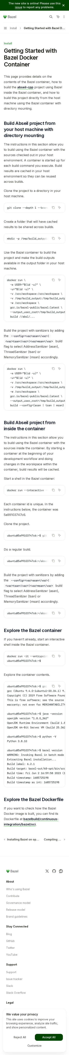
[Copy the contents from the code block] (53, 207)
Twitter (10, 947)
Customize (34, 1045)
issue (18, 7)
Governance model (18, 902)
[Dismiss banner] (63, 5)
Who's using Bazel (18, 889)
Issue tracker (14, 979)
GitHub (10, 940)
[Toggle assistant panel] (58, 16)
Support (11, 972)
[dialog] (34, 1030)
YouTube (11, 954)
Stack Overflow (16, 992)
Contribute (12, 896)
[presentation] (34, 208)
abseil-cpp (25, 87)
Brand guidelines (16, 916)
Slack (9, 985)
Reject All (20, 1037)
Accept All (49, 1037)
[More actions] (64, 16)
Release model (15, 909)
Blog (9, 934)
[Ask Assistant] (59, 207)
